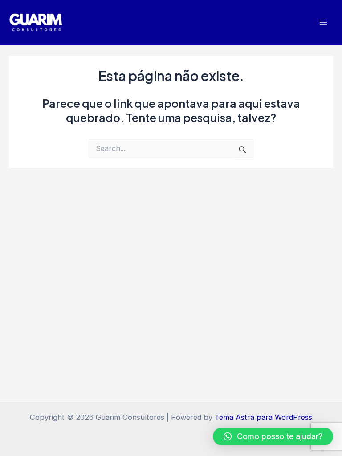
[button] (273, 436)
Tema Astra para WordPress (263, 417)
